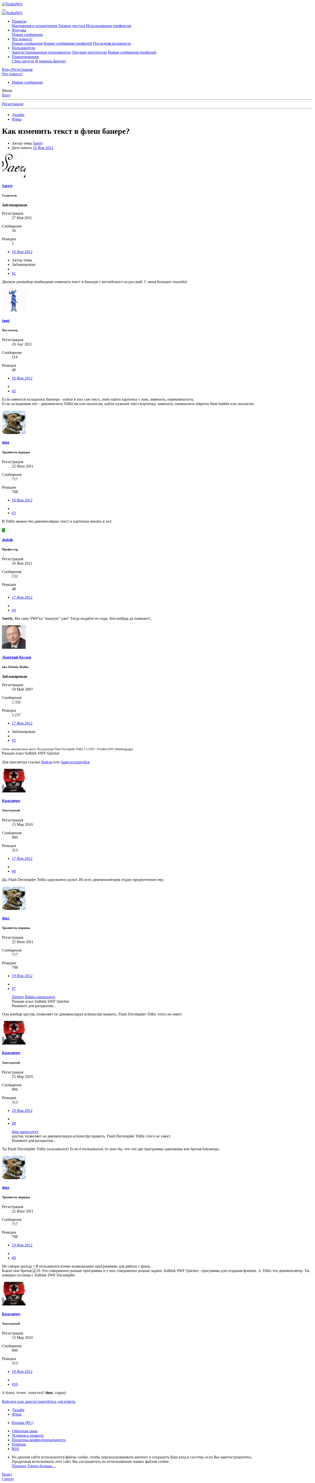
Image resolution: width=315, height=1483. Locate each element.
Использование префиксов (108, 26)
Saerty (38, 143)
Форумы (19, 30)
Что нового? (22, 39)
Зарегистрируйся (75, 762)
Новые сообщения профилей (68, 43)
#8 (14, 1123)
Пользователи (23, 48)
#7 (14, 988)
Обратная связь (24, 1431)
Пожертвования (25, 57)
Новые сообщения (27, 34)
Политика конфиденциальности (39, 1440)
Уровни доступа (71, 26)
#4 (14, 610)
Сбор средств (23, 61)
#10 (15, 1384)
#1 (14, 273)
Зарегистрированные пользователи (41, 52)
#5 (14, 740)
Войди (46, 762)
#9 (14, 1258)
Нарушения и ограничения (34, 26)
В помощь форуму (50, 61)
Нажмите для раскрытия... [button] (34, 1006)
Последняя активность (112, 43)
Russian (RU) (22, 1423)
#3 (14, 513)
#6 (14, 871)
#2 (14, 391)
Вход (6, 95)
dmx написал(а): (25, 1132)
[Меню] (4, 10)
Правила (19, 21)
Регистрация (12, 104)
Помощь (19, 1444)
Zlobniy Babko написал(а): (33, 997)
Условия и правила (28, 1435)
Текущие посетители (89, 52)
